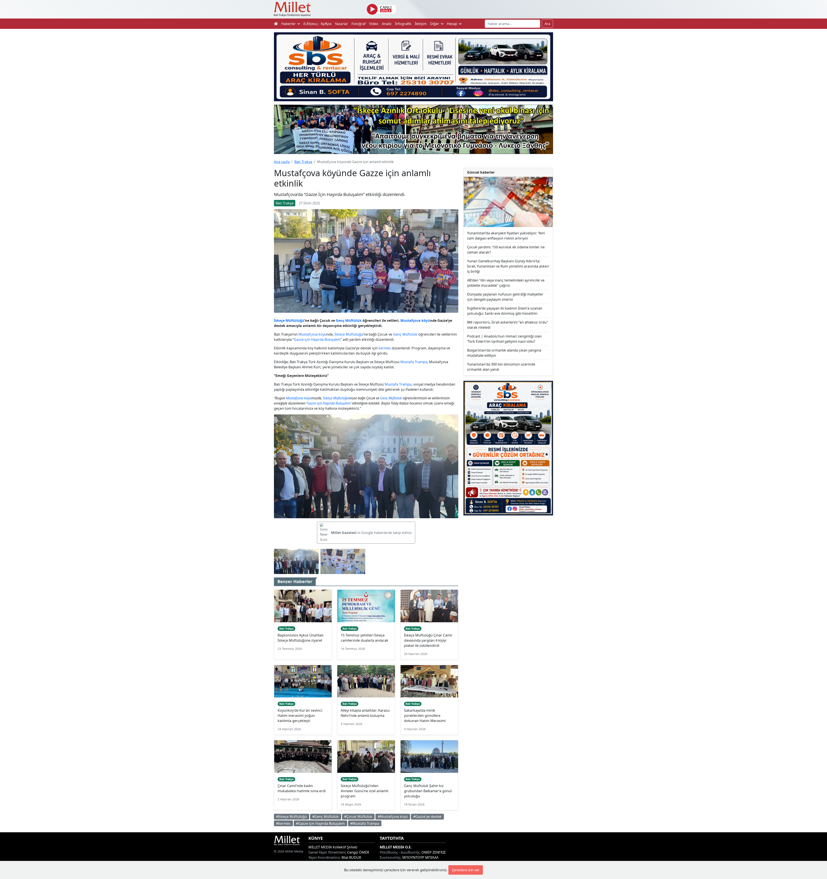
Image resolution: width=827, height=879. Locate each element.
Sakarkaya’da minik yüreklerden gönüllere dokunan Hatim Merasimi (425, 715)
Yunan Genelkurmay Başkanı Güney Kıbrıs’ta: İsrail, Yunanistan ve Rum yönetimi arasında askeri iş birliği (508, 266)
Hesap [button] (452, 23)
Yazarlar (341, 23)
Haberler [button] (289, 23)
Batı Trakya (303, 161)
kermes (385, 348)
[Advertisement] (508, 554)
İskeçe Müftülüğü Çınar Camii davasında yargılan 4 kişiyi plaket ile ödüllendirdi (428, 640)
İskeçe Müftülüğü (289, 320)
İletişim (421, 23)
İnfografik (403, 23)
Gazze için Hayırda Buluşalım (317, 339)
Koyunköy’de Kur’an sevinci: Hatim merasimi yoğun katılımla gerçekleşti (300, 715)
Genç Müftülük (349, 320)
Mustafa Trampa (413, 361)
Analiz (387, 23)
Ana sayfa (282, 161)
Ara (547, 23)
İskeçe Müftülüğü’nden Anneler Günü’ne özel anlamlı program (364, 790)
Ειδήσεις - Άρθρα (317, 23)
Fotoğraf (358, 23)
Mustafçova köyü (415, 320)
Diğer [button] (435, 23)
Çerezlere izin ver (466, 870)
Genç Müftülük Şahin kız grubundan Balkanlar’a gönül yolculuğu (428, 790)
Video (373, 23)
